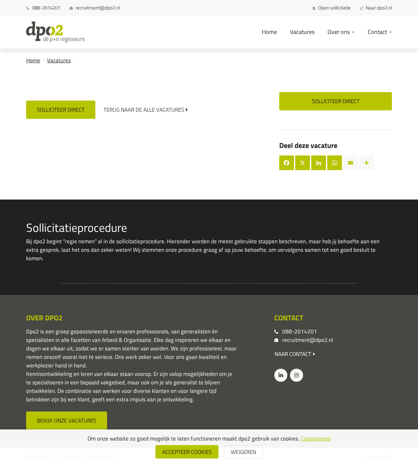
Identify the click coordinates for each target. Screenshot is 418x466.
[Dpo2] (55, 32)
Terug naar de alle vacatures (144, 109)
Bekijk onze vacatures (66, 420)
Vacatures (302, 32)
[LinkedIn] (280, 375)
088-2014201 (299, 331)
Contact (378, 32)
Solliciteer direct (61, 109)
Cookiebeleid (316, 438)
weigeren (243, 452)
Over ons (339, 32)
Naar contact (293, 354)
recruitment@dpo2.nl (307, 340)
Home (269, 32)
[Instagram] (296, 375)
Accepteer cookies (187, 452)
